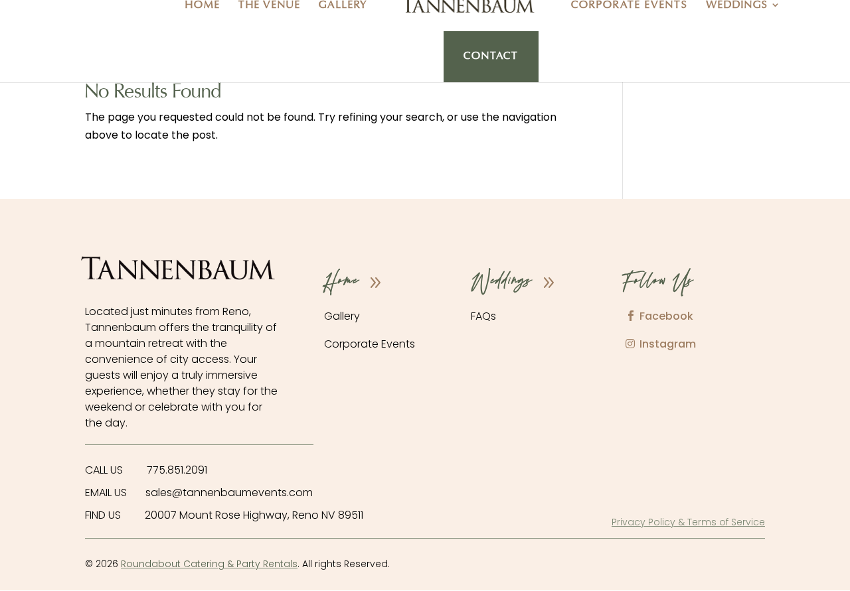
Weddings (737, 5)
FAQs (483, 316)
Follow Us (658, 282)
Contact (491, 56)
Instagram (667, 344)
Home (202, 5)
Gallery (343, 5)
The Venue (269, 5)
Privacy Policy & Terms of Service (688, 522)
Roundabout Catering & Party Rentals (209, 563)
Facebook (666, 316)
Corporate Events (629, 5)
